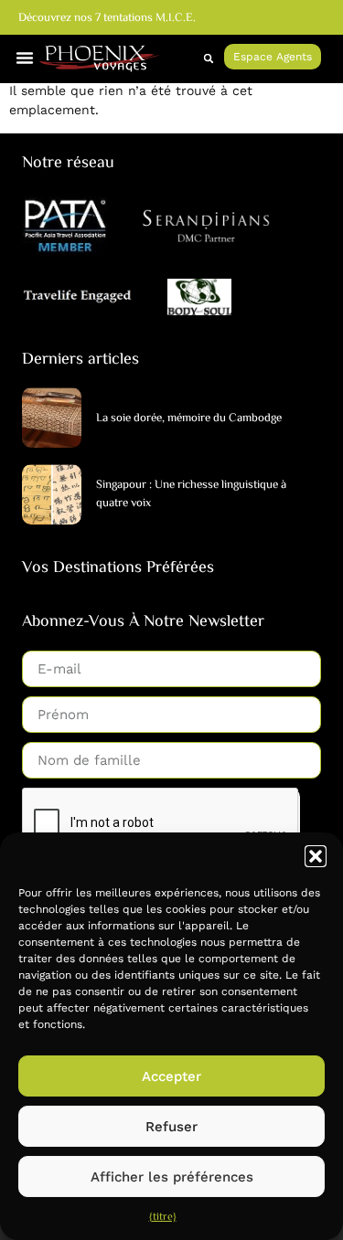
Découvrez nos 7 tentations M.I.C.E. (107, 18)
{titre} (163, 1217)
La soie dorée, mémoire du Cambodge (189, 418)
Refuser (171, 1126)
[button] (315, 856)
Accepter (171, 1076)
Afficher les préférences (172, 1177)
